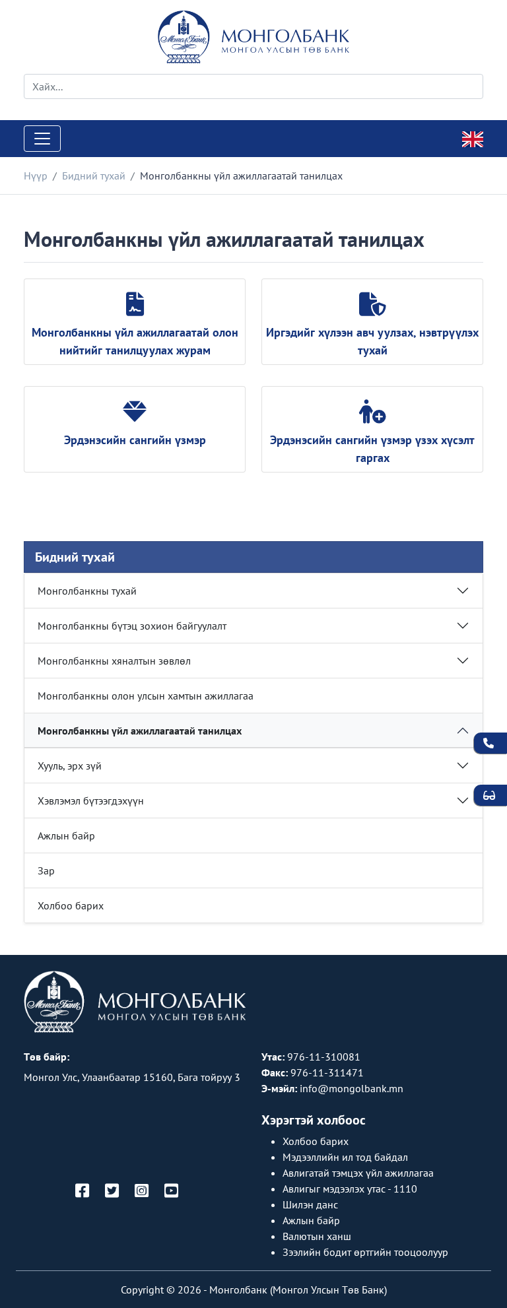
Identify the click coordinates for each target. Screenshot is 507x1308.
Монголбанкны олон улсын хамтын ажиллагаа (146, 695)
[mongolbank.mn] (253, 37)
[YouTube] (171, 1191)
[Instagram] (142, 1191)
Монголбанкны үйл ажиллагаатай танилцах (140, 730)
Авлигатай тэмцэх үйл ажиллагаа (358, 1172)
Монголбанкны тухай (87, 590)
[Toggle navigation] (42, 138)
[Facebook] (82, 1191)
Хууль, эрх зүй (70, 765)
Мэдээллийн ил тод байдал (345, 1156)
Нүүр (36, 175)
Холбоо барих (71, 905)
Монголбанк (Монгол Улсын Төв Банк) (298, 1289)
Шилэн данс (310, 1204)
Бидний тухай (93, 175)
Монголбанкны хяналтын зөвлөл (114, 660)
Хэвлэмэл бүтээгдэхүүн (91, 800)
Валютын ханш (317, 1236)
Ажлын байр (66, 835)
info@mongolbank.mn (351, 1088)
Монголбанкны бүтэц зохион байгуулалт (132, 625)
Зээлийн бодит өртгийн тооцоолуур (365, 1252)
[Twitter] (112, 1191)
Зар (46, 870)
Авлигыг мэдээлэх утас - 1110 (350, 1188)
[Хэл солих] (472, 138)
